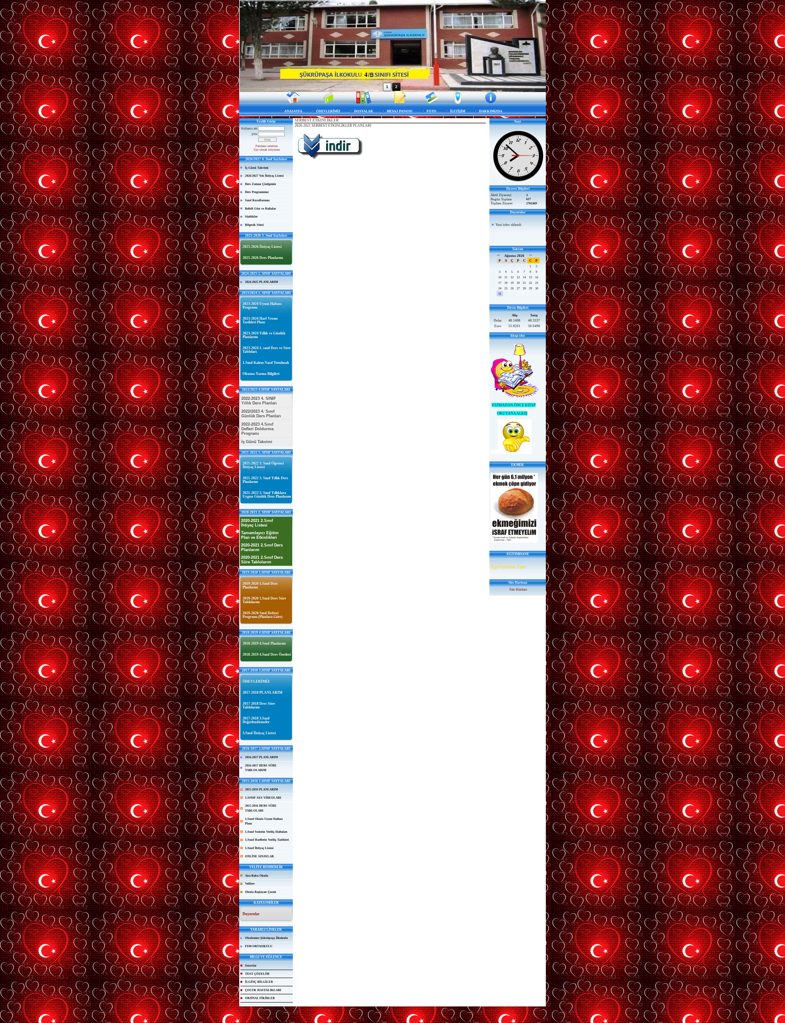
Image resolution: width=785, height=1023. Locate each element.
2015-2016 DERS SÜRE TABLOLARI (261, 808)
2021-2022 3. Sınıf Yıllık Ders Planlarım (265, 480)
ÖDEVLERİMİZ (328, 111)
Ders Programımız (257, 192)
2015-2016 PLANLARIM (261, 789)
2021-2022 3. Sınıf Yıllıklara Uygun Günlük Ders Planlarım (267, 495)
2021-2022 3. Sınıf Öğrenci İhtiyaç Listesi (263, 465)
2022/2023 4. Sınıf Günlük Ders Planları (261, 413)
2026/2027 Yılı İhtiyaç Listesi (264, 175)
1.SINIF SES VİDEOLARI (263, 797)
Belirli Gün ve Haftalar (260, 208)
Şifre (254, 134)
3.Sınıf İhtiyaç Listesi (259, 733)
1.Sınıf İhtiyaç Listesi (259, 848)
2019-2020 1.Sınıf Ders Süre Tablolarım (264, 600)
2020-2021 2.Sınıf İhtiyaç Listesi (257, 522)
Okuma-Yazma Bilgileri (261, 374)
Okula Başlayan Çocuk (260, 892)
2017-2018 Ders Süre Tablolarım (259, 705)
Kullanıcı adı (249, 128)
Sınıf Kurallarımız (257, 200)
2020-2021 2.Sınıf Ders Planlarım (262, 547)
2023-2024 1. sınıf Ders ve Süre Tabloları (267, 350)
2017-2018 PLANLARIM (262, 692)
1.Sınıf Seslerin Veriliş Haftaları (266, 831)
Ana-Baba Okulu (256, 875)
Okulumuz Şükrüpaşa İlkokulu (266, 938)
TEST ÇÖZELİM (257, 973)
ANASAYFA (293, 111)
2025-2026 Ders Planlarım (263, 258)
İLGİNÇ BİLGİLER (259, 981)
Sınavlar (250, 965)
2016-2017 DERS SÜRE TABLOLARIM (261, 768)
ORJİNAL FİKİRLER (260, 998)
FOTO (431, 111)
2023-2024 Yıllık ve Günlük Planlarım (264, 335)
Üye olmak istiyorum (267, 149)
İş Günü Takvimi (256, 167)
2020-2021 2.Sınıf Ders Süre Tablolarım (262, 559)
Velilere (250, 883)
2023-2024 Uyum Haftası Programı (262, 306)
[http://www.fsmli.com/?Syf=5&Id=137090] (329, 158)
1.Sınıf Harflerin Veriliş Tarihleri (267, 839)
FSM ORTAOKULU (258, 946)
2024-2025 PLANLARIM (261, 282)
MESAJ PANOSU (400, 111)
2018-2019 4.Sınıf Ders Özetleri (267, 654)
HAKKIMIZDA (490, 111)
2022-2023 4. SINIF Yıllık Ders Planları (259, 400)
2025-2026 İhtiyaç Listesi (262, 247)
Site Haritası (518, 589)
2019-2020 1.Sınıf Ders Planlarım (260, 585)
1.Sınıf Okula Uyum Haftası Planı (264, 821)
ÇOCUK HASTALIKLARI (263, 990)
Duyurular (251, 914)
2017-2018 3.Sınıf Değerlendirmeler (256, 720)
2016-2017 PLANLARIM (261, 757)
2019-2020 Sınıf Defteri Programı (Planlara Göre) (262, 615)
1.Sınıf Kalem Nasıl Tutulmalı (266, 363)
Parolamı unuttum (266, 146)
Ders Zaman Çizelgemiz (260, 184)
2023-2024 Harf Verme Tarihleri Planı (260, 320)
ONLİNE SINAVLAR (259, 856)
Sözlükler (251, 216)
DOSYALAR (363, 111)
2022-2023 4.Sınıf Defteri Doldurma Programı (257, 429)
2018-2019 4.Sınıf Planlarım (264, 643)
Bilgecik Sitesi (254, 224)
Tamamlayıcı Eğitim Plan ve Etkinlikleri (260, 535)
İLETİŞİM (457, 111)
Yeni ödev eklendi (508, 224)
